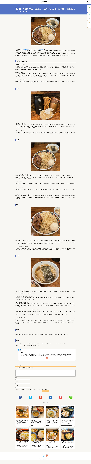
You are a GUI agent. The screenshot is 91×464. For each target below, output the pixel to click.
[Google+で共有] (40, 398)
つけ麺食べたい (26, 49)
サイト (16, 385)
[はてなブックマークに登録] (50, 398)
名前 (16, 377)
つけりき (41, 49)
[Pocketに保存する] (60, 398)
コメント (17, 369)
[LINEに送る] (70, 398)
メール (16, 381)
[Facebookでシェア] (20, 398)
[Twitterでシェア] (30, 398)
